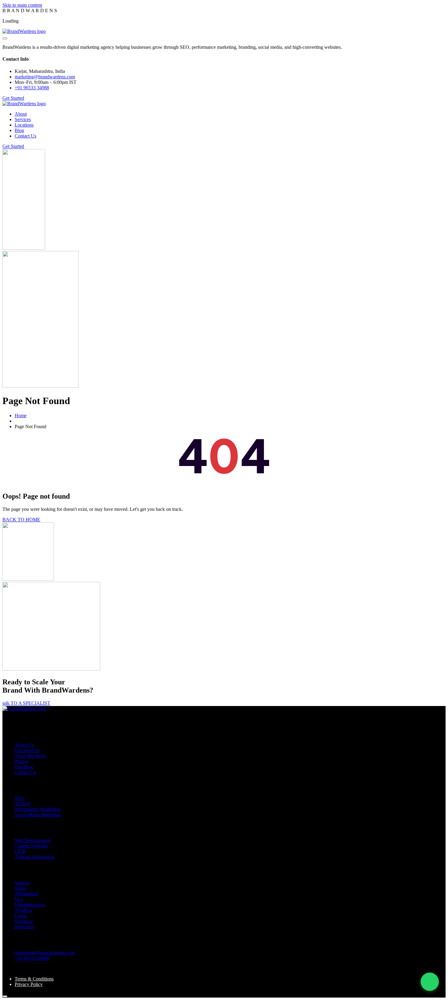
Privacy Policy (29, 984)
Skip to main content (22, 5)
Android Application (34, 856)
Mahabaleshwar (30, 904)
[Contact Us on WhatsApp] (430, 982)
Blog (19, 130)
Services (23, 119)
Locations (24, 124)
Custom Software (31, 845)
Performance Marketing (37, 809)
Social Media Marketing (38, 814)
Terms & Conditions (34, 978)
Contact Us (25, 135)
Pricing (21, 761)
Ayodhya (23, 910)
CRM (20, 851)
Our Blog (24, 766)
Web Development (33, 840)
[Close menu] (4, 38)
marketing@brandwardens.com (45, 952)
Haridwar (24, 921)
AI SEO (22, 803)
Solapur (22, 882)
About (21, 113)
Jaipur (20, 888)
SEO (19, 798)
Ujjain (21, 915)
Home (21, 415)
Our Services (27, 750)
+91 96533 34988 (32, 87)
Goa (19, 899)
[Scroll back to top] (4, 996)
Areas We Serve (30, 755)
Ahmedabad (26, 893)
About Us (24, 744)
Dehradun (24, 926)
